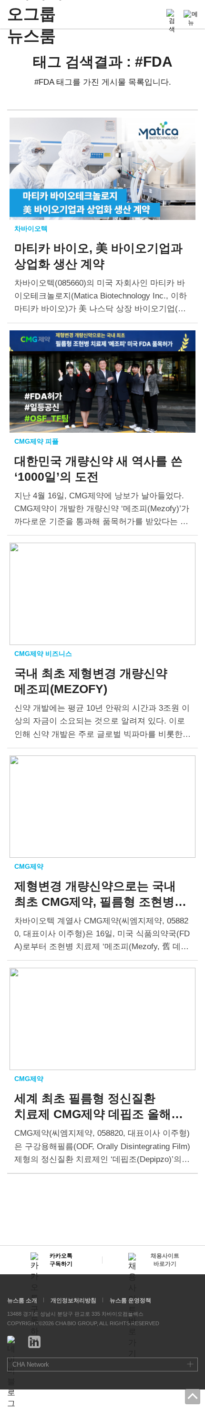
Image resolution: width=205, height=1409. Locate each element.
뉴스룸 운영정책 (130, 1300)
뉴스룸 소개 (22, 1300)
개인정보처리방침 (73, 1300)
